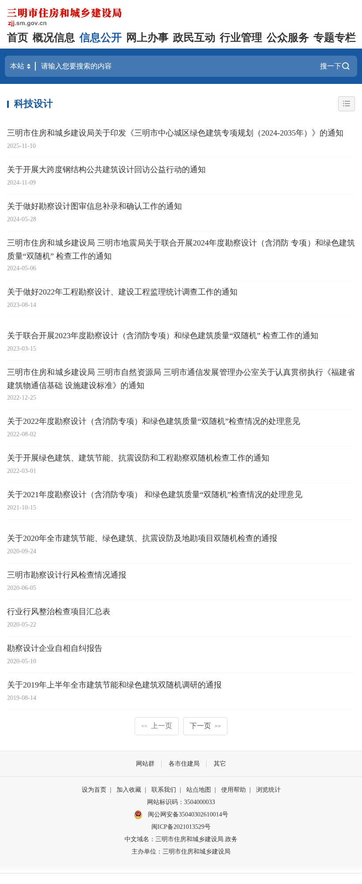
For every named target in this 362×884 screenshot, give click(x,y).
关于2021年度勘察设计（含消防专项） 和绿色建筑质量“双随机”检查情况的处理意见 (154, 494)
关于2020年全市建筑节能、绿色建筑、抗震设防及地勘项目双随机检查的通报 (142, 538)
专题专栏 (334, 37)
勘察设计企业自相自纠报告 (54, 648)
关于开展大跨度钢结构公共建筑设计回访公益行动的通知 (106, 169)
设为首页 (94, 789)
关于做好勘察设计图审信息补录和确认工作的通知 (94, 206)
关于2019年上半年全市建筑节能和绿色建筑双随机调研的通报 (114, 684)
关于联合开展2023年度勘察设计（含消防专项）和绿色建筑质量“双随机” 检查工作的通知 (162, 335)
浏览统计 (268, 789)
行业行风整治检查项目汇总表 (58, 611)
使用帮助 (233, 789)
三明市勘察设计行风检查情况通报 (66, 574)
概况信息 (54, 37)
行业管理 (241, 37)
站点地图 (198, 789)
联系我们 (163, 789)
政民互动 (194, 37)
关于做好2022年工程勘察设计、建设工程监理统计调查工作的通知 (122, 291)
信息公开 (100, 37)
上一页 (156, 725)
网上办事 (147, 37)
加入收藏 (129, 789)
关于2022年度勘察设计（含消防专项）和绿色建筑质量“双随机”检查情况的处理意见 (153, 421)
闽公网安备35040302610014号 (187, 814)
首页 (17, 37)
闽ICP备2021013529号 (181, 827)
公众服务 (288, 37)
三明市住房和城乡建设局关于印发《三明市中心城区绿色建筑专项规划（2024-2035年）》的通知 (175, 132)
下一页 (205, 725)
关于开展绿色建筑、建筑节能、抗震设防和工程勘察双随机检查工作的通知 (138, 457)
